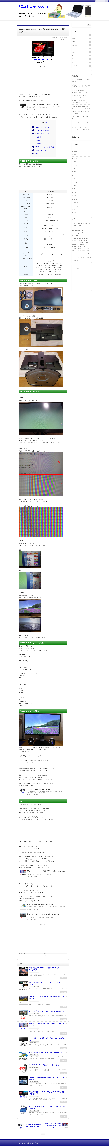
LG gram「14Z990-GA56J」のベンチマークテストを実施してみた (81, 96)
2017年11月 (75, 175)
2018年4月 (74, 165)
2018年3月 (74, 168)
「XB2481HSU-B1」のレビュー (43, 133)
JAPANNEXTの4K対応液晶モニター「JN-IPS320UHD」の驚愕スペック (46, 1078)
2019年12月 (75, 151)
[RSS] (86, 0)
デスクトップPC (81, 52)
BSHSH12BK (86, 226)
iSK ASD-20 (88, 235)
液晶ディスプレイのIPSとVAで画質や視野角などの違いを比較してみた (46, 1024)
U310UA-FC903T (77, 246)
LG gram (85, 238)
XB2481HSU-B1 (57, 955)
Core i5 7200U (82, 228)
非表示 (45, 122)
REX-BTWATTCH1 (84, 240)
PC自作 (81, 38)
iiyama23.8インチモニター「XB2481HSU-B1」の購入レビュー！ (42, 30)
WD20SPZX (74, 248)
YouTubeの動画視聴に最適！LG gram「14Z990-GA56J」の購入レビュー (81, 101)
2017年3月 (74, 192)
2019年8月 (74, 158)
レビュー (45, 955)
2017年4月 (74, 189)
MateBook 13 (74, 240)
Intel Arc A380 (82, 235)
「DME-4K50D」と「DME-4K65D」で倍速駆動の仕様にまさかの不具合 (46, 997)
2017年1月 (74, 195)
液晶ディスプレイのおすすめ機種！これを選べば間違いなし (47, 1011)
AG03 (75, 226)
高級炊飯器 (76, 260)
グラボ (84, 248)
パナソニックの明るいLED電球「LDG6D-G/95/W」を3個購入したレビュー (81, 129)
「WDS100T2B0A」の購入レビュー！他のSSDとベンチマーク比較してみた (81, 107)
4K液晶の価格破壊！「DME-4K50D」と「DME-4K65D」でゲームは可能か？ (46, 1093)
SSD (84, 242)
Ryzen (89, 240)
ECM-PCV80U (77, 230)
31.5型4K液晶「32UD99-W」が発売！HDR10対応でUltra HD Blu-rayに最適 (46, 969)
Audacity (80, 226)
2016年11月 (75, 202)
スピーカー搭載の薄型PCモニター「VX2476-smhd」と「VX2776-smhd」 (47, 1107)
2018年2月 (74, 171)
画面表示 (38, 143)
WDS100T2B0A (79, 248)
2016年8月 (74, 212)
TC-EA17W (87, 244)
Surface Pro (77, 244)
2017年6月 (74, 182)
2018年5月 (74, 161)
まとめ (36, 153)
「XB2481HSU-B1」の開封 (42, 130)
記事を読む (63, 977)
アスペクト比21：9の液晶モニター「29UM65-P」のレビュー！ (46, 1039)
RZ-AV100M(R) (75, 242)
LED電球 (80, 238)
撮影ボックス (83, 257)
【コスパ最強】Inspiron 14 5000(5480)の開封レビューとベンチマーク (81, 122)
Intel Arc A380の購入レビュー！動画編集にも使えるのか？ (81, 80)
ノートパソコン (81, 48)
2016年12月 (75, 199)
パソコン (81, 35)
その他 (81, 62)
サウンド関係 (81, 65)
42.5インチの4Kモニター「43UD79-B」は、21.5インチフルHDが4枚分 (46, 983)
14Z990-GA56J (77, 223)
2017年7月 (74, 178)
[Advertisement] (43, 77)
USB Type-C (86, 246)
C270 (78, 228)
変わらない (79, 257)
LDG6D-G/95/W (75, 238)
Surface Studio (82, 244)
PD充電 (78, 240)
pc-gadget (65, 958)
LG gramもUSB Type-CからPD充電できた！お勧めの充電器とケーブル (81, 91)
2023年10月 (75, 148)
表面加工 (38, 137)
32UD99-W (85, 223)
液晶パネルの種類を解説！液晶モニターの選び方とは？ (45, 1052)
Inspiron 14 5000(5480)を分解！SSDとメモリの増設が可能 (81, 112)
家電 (81, 55)
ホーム (43, 1133)
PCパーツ (81, 41)
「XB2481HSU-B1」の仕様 (42, 127)
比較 (88, 257)
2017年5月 (74, 185)
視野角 (38, 140)
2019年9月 (74, 154)
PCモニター (65, 39)
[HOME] (87, 0)
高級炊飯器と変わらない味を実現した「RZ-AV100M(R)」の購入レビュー (81, 85)
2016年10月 (75, 206)
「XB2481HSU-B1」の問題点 (42, 150)
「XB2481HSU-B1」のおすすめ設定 (44, 147)
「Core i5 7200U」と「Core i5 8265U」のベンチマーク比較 (81, 117)
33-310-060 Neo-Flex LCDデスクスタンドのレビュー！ (45, 1065)
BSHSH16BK (74, 228)
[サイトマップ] (89, 0)
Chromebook (81, 58)
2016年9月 (74, 209)
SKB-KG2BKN (80, 242)
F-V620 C (84, 230)
